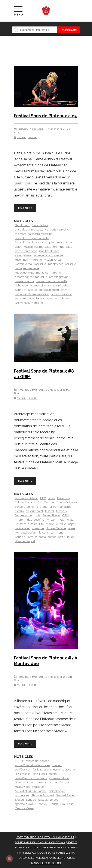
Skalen (19, 799)
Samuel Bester (65, 795)
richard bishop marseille (30, 285)
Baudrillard (22, 225)
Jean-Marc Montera (44, 773)
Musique (38, 129)
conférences (23, 769)
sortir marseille (24, 298)
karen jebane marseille (48, 255)
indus (28, 519)
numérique (22, 795)
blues (51, 498)
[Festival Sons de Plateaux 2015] (46, 87)
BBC (43, 498)
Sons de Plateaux (26, 289)
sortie (42, 536)
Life (41, 524)
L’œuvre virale (24, 782)
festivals (61, 511)
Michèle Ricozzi (59, 782)
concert (20, 506)
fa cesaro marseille (40, 233)
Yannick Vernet (24, 808)
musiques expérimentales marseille (38, 272)
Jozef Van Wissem (45, 519)
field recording (24, 515)
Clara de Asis (40, 225)
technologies (44, 298)
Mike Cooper (68, 524)
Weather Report (25, 541)
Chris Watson (45, 502)
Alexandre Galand (26, 498)
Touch (70, 536)
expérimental (34, 511)
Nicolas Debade (56, 528)
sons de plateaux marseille (32, 294)
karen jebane (23, 255)
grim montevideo (26, 251)
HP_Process (22, 773)
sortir (61, 536)
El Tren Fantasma (60, 506)
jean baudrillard (49, 251)
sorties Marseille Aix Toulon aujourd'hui (45, 837)
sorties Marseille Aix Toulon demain (40, 842)
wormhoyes (62, 298)
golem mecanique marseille (33, 246)
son (53, 532)
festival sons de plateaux (30, 242)
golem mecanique (60, 242)
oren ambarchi (24, 281)
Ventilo (21, 137)
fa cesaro (20, 233)
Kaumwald (66, 519)
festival (49, 511)
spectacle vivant (25, 804)
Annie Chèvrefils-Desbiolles (32, 765)
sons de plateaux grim (53, 289)
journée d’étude (59, 778)
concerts (32, 506)
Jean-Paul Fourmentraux (31, 778)
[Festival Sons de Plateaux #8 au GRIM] (46, 339)
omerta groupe (58, 277)
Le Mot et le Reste (26, 524)
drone (43, 506)
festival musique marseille (32, 238)
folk (38, 515)
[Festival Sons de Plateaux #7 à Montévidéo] (46, 601)
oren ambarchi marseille (51, 281)
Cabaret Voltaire (25, 502)
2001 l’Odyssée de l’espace (32, 761)
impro (19, 519)
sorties (52, 536)
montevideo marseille (62, 264)
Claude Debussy (66, 502)
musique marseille (27, 268)
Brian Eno (63, 498)
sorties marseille (61, 294)
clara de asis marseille (29, 229)
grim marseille (62, 246)
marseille (36, 259)
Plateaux (43, 532)
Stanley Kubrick (48, 804)
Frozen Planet (51, 515)
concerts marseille (57, 229)
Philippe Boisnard (42, 795)
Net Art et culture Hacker (30, 791)
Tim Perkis (66, 804)
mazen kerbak (53, 259)
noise (71, 528)
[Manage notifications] (9, 858)
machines (21, 259)
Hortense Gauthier (64, 769)
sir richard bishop (59, 285)
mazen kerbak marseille (30, 264)
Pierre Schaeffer (25, 532)
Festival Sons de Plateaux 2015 (45, 115)
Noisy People (57, 791)
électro (19, 511)
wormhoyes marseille (29, 302)
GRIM (65, 515)
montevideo (22, 528)
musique (38, 528)
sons (60, 532)
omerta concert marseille (31, 277)
